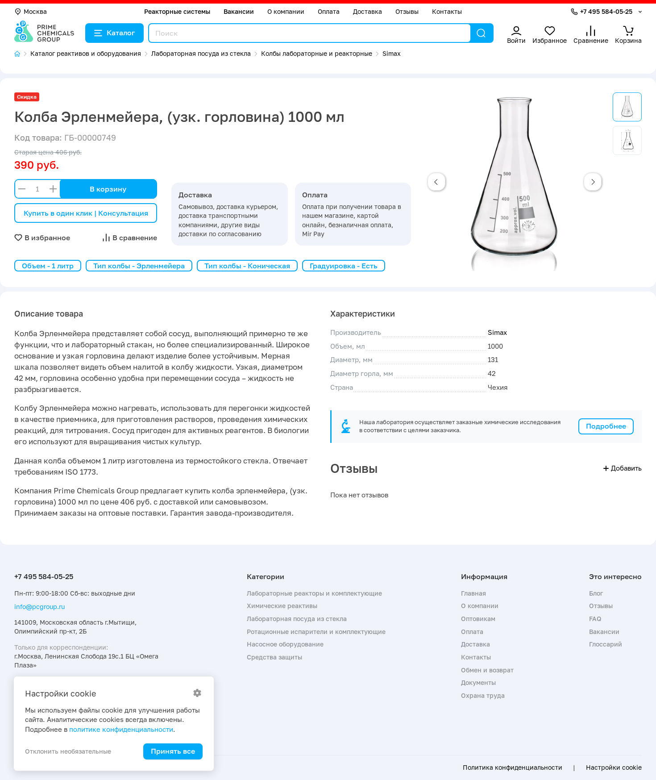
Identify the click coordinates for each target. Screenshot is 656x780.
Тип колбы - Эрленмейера (139, 265)
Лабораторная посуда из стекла (297, 618)
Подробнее (606, 425)
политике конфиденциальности (121, 729)
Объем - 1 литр (48, 265)
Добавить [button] (626, 468)
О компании (285, 11)
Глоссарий (605, 644)
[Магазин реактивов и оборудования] (22, 54)
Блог (596, 593)
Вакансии (239, 11)
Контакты (447, 11)
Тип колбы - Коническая (247, 265)
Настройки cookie (614, 767)
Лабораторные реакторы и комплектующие (314, 593)
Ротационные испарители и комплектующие (316, 631)
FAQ (595, 618)
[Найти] (481, 33)
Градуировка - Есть (344, 265)
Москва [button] (35, 11)
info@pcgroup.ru (39, 606)
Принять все (173, 751)
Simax (497, 332)
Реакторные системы (177, 11)
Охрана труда (483, 695)
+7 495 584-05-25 (606, 11)
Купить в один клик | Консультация (86, 213)
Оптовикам (478, 618)
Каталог (121, 32)
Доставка (367, 11)
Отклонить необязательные (68, 751)
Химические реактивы (282, 605)
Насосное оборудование (285, 644)
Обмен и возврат (487, 670)
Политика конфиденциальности (512, 767)
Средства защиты (274, 657)
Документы (478, 682)
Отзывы (407, 11)
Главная (473, 593)
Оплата (329, 11)
